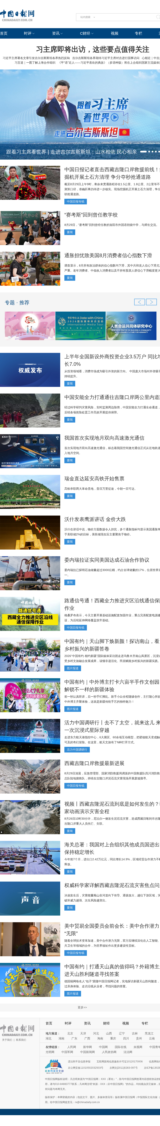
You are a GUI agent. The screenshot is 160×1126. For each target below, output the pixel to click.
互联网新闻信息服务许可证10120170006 (120, 1061)
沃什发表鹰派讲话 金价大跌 (95, 519)
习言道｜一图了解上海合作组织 (35, 62)
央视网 (138, 1047)
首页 (4, 33)
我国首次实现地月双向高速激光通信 (104, 438)
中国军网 (67, 1052)
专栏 (138, 33)
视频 (114, 33)
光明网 (50, 1052)
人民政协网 (109, 1052)
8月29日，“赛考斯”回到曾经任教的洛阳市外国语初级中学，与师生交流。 (111, 224)
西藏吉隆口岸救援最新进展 (94, 763)
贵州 (139, 1038)
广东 (74, 1038)
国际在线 (120, 1047)
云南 (152, 1038)
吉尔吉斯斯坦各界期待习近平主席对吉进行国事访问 (105, 58)
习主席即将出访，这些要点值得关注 (92, 49)
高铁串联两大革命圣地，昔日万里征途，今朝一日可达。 (100, 488)
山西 (109, 1033)
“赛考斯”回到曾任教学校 (91, 215)
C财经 (85, 33)
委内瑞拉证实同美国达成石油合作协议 (106, 560)
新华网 (87, 1047)
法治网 (128, 1052)
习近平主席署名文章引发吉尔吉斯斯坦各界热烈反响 (36, 58)
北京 (70, 1033)
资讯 (56, 33)
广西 (87, 1038)
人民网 (71, 1047)
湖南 (61, 1038)
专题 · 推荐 (17, 302)
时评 (27, 33)
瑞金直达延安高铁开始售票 (94, 478)
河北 (96, 1033)
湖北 (48, 1038)
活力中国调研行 (77, 749)
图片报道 (73, 668)
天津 (83, 1033)
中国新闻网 (87, 1052)
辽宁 (122, 1033)
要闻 (70, 232)
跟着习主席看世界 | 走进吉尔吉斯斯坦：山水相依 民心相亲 (71, 152)
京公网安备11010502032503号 (85, 1067)
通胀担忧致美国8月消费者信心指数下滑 (108, 255)
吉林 (135, 1033)
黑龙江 (149, 1033)
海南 (100, 1038)
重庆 (113, 1038)
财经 (106, 1023)
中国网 (103, 1047)
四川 (126, 1038)
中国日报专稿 (75, 201)
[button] (143, 151)
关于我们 (7, 1039)
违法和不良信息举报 (79, 1061)
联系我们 (21, 1039)
